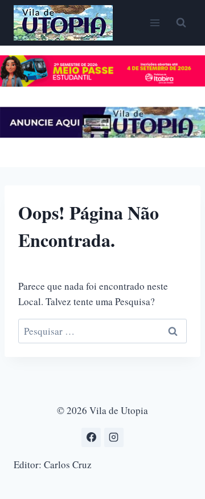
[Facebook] (91, 437)
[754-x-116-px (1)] (102, 83)
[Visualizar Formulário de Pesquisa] (181, 23)
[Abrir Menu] (154, 22)
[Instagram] (114, 437)
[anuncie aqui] (102, 134)
